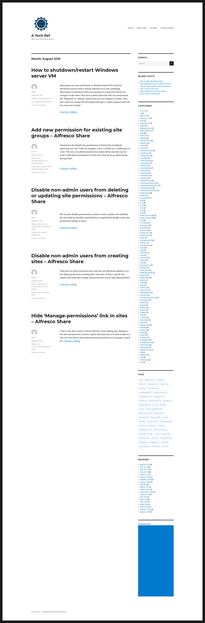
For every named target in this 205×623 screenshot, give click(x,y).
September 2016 (146, 492)
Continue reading (68, 112)
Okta (142, 285)
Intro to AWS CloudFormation (151, 81)
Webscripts (144, 360)
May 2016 (143, 502)
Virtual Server (145, 350)
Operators (144, 290)
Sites (46, 169)
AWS (141, 133)
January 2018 (145, 482)
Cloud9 (142, 148)
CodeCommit (145, 161)
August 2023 (145, 465)
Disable (44, 232)
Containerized (145, 181)
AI (141, 113)
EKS (141, 213)
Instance (143, 243)
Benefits (143, 138)
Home (131, 28)
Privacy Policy (167, 28)
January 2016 (145, 512)
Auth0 (142, 126)
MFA (142, 263)
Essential (143, 228)
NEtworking (144, 278)
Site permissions (37, 169)
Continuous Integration (149, 186)
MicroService (145, 265)
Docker (143, 196)
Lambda (143, 253)
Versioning (144, 347)
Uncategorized (43, 98)
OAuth (142, 283)
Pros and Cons (145, 434)
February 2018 (145, 480)
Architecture (145, 123)
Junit (142, 250)
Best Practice (145, 141)
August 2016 (144, 494)
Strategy (143, 330)
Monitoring (144, 270)
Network (143, 275)
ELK (141, 220)
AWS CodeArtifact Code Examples (153, 91)
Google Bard (145, 233)
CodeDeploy (145, 163)
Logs (142, 255)
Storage (143, 328)
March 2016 (144, 507)
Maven (142, 260)
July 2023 (143, 467)
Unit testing (144, 345)
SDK (141, 315)
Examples (144, 417)
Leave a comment (38, 105)
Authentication (145, 128)
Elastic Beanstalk (146, 218)
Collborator (35, 166)
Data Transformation (148, 191)
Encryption (144, 225)
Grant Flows (144, 235)
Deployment (145, 193)
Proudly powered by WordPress (54, 612)
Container (158, 396)
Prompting (144, 300)
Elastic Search (145, 413)
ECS (141, 210)
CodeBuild (144, 158)
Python (143, 303)
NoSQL (142, 280)
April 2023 (144, 475)
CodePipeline (145, 168)
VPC (141, 357)
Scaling (143, 313)
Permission (45, 292)
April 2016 (144, 504)
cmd (33, 102)
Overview (143, 295)
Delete (43, 166)
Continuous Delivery (148, 183)
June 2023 (144, 470)
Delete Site (35, 232)
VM (51, 98)
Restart (34, 98)
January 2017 (145, 490)
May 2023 (144, 472)
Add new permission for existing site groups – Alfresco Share (76, 133)
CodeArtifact (145, 156)
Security (143, 318)
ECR (141, 208)
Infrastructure (145, 240)
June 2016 (143, 499)
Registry (143, 308)
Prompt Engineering (148, 298)
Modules (34, 163)
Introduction (145, 245)
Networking (166, 421)
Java (141, 248)
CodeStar (143, 171)
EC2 (141, 203)
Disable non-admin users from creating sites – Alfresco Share (79, 258)
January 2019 (145, 477)
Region (143, 305)
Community (144, 176)
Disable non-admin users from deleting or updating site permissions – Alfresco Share (79, 195)
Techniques (144, 340)
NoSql (142, 425)
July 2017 (143, 485)
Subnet (142, 335)
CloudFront (144, 153)
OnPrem (143, 288)
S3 (157, 434)
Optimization (145, 293)
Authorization (145, 131)
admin (33, 92)
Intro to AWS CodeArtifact (150, 94)
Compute (143, 178)
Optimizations (145, 430)
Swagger (143, 337)
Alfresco (34, 224)
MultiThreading (146, 273)
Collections (144, 173)
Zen (141, 362)
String (142, 332)
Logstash (143, 258)
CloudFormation (146, 151)
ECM (45, 161)
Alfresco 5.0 (35, 158)
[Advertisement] (156, 561)
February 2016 (145, 509)
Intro (165, 417)
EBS (141, 200)
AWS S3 (143, 136)
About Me (141, 28)
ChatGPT (143, 143)
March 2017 (144, 487)
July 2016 (143, 497)
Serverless (144, 320)
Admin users (36, 292)
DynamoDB (144, 198)
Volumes (143, 355)
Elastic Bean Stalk (147, 215)
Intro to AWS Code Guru (149, 89)
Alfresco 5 (149, 380)
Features (143, 230)
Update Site (36, 235)
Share (41, 163)
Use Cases (144, 446)
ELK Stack (144, 223)
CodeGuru (144, 166)
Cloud (142, 146)
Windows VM (47, 102)
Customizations (37, 161)
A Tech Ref (40, 35)
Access (142, 111)
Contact (153, 28)
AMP (142, 121)
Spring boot (166, 438)
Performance (160, 430)
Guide (142, 238)
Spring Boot (144, 325)
